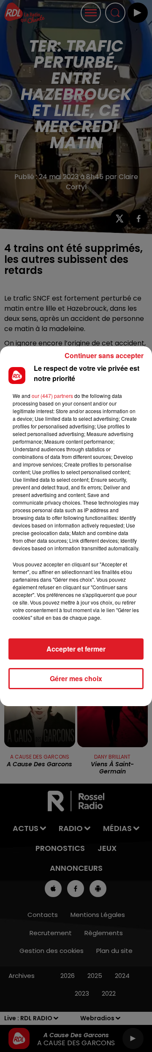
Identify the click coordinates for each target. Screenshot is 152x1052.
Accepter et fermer (76, 649)
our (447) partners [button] (52, 395)
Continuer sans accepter (104, 355)
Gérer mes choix (76, 678)
